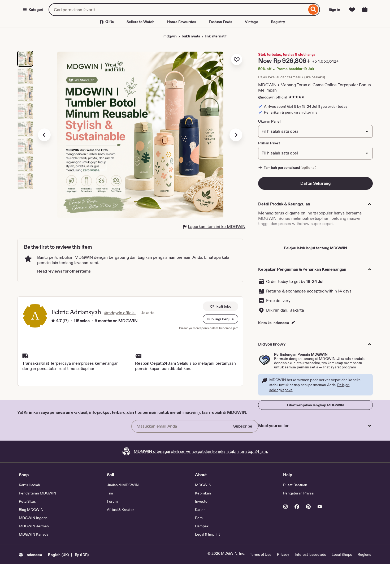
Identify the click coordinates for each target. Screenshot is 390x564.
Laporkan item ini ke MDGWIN (216, 226)
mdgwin (170, 36)
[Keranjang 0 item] (364, 9)
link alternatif (216, 36)
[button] (220, 319)
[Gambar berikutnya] (235, 134)
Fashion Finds (220, 22)
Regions (364, 554)
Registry (278, 22)
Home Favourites (181, 22)
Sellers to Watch (140, 22)
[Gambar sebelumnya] (44, 134)
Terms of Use (260, 554)
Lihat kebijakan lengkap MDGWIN (315, 405)
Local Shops (342, 554)
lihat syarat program (339, 367)
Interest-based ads (310, 554)
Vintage (251, 22)
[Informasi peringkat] (53, 321)
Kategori (36, 9)
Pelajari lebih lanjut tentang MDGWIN (315, 248)
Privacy (283, 554)
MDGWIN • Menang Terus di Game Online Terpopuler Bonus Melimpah (314, 87)
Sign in (334, 9)
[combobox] (178, 9)
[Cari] (313, 9)
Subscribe (242, 426)
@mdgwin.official (272, 97)
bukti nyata (191, 36)
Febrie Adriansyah (76, 312)
